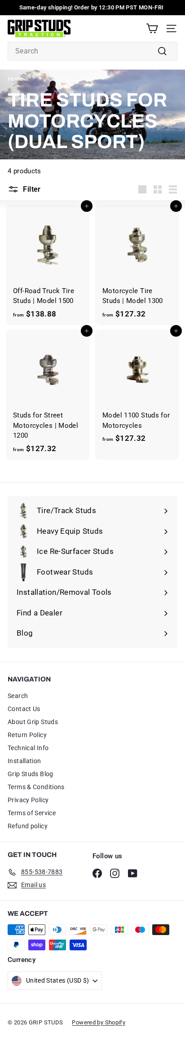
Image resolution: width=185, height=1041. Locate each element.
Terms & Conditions (36, 787)
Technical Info (28, 747)
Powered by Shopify (98, 1022)
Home (16, 78)
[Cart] (152, 28)
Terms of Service (32, 813)
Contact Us (24, 708)
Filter (31, 189)
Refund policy (28, 826)
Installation (24, 760)
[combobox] (92, 51)
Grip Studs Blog (30, 773)
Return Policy (27, 734)
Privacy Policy (28, 800)
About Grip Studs (33, 721)
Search (18, 695)
